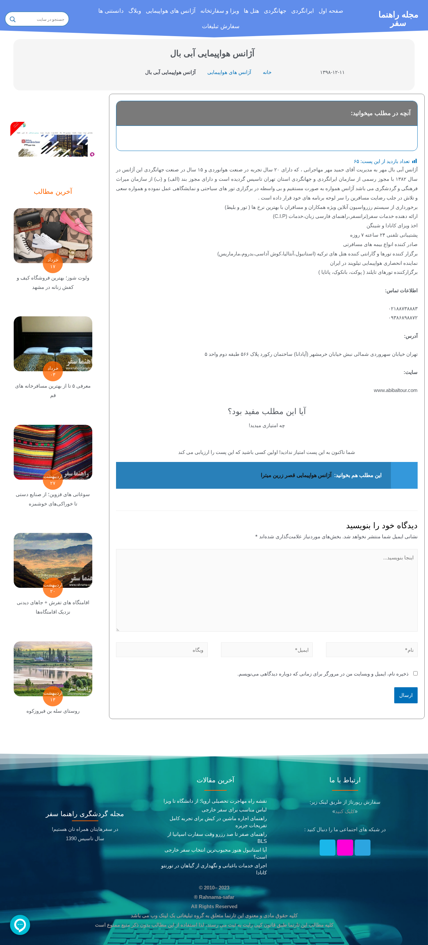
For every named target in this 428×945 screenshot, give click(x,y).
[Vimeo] (328, 848)
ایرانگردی (302, 11)
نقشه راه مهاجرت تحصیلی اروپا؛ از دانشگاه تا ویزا (215, 801)
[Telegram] (363, 848)
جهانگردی (275, 11)
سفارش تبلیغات (220, 26)
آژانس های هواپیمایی (171, 11)
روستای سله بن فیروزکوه (53, 711)
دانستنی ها (111, 11)
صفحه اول (331, 11)
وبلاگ (134, 11)
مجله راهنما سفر (398, 18)
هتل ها (251, 11)
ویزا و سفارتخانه (219, 11)
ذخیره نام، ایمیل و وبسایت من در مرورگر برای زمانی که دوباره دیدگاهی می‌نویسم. (323, 674)
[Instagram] (345, 848)
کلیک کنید (345, 811)
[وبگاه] (162, 651)
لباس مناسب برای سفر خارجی (234, 809)
